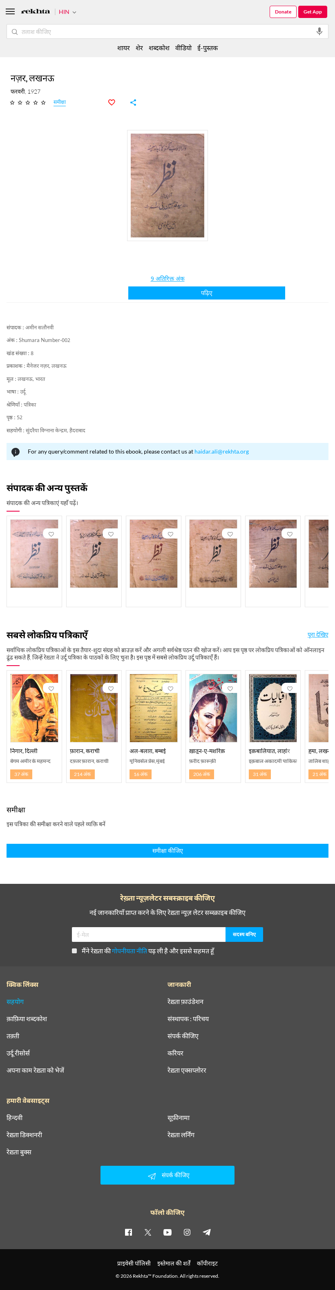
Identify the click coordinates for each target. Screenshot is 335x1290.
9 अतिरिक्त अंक (168, 279)
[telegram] (206, 1232)
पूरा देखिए (318, 634)
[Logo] (35, 12)
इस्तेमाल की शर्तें (173, 1263)
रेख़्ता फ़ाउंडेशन (185, 1001)
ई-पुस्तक (207, 47)
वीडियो (183, 47)
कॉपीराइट (207, 1263)
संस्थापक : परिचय (188, 1018)
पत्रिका (30, 405)
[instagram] (187, 1232)
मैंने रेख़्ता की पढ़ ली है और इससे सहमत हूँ (148, 951)
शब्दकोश (159, 47)
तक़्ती (13, 1036)
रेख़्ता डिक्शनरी (24, 1134)
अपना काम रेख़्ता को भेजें (35, 1070)
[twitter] (147, 1232)
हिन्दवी (14, 1117)
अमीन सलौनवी (39, 327)
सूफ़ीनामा (179, 1117)
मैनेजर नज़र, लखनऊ (47, 366)
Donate (283, 12)
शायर (123, 47)
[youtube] (167, 1232)
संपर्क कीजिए (183, 1036)
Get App (313, 12)
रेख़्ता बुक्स (19, 1152)
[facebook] (128, 1232)
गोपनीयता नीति (129, 951)
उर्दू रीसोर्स (18, 1053)
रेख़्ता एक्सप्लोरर (187, 1070)
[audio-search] (319, 31)
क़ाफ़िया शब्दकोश (27, 1018)
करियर (175, 1053)
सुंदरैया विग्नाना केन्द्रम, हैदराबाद (55, 430)
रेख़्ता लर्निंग (181, 1134)
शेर (139, 47)
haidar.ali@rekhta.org (221, 451)
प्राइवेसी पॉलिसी (134, 1263)
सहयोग (15, 1001)
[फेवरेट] (116, 102)
